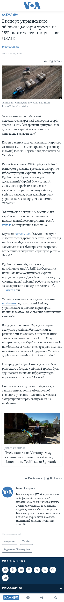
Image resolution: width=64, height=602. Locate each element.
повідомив (9, 303)
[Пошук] (56, 597)
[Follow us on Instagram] (29, 570)
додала (7, 225)
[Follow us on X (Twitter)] (13, 570)
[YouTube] (28, 597)
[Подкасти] (52, 570)
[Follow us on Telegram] (37, 570)
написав (9, 290)
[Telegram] (42, 597)
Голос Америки (11, 46)
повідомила (23, 234)
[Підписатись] (5, 578)
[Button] (53, 61)
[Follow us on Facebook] (5, 570)
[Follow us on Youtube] (21, 570)
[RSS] (44, 570)
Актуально (10, 14)
